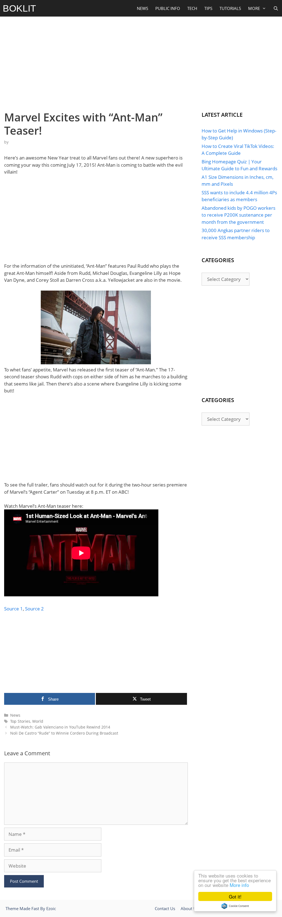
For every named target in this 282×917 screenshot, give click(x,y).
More (254, 8)
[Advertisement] (141, 62)
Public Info (167, 8)
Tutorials (230, 8)
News (142, 8)
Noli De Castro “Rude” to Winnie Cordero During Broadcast (64, 733)
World (37, 721)
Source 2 (34, 608)
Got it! (235, 896)
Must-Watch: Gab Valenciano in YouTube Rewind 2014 (60, 727)
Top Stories (20, 721)
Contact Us (165, 908)
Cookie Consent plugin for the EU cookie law (235, 906)
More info (239, 884)
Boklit (19, 8)
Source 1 (13, 608)
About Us (189, 908)
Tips (208, 8)
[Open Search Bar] (276, 8)
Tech (192, 8)
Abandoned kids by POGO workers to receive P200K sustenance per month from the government (238, 215)
